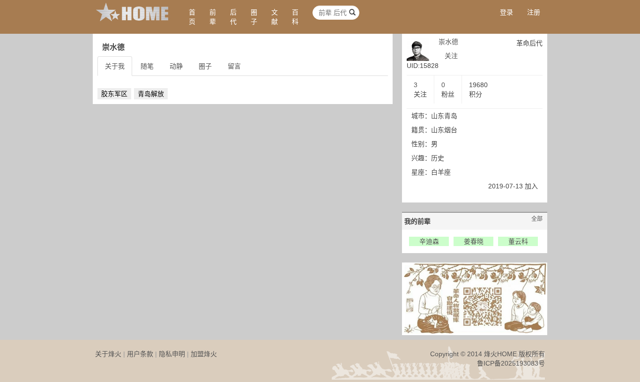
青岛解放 (151, 93)
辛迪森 (429, 241)
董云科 (518, 241)
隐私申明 (172, 354)
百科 (295, 16)
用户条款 (140, 354)
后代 (233, 16)
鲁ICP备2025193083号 (511, 363)
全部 (537, 219)
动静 (176, 66)
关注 (451, 56)
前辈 (212, 16)
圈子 (254, 16)
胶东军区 (114, 93)
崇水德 (448, 41)
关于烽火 (108, 354)
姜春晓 (474, 241)
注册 (533, 12)
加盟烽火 (204, 354)
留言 (234, 66)
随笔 (147, 66)
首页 (192, 16)
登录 (506, 12)
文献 (274, 16)
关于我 (115, 66)
